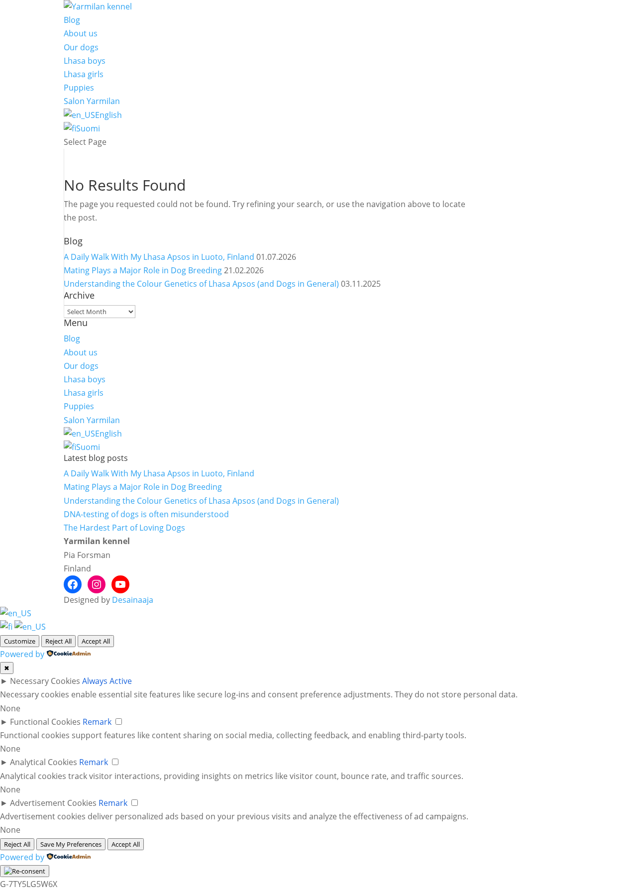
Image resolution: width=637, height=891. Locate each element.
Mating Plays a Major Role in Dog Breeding (143, 270)
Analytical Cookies (43, 762)
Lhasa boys (85, 60)
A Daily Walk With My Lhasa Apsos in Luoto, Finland (159, 256)
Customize (19, 641)
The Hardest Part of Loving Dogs (124, 527)
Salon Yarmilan (92, 101)
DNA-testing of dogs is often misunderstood (146, 514)
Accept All (96, 641)
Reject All (58, 641)
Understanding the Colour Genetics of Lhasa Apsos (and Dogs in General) (201, 283)
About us (81, 33)
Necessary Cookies (45, 680)
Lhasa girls (84, 74)
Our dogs (81, 47)
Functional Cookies (45, 721)
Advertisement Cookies (53, 802)
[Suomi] (7, 626)
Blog (72, 19)
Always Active (107, 680)
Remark (97, 721)
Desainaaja (132, 599)
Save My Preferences (71, 844)
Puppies (79, 87)
